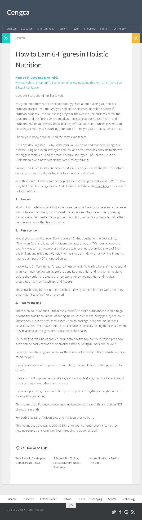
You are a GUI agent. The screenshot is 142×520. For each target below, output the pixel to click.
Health (75, 28)
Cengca (18, 12)
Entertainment (45, 28)
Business (11, 28)
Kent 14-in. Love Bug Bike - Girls (37, 78)
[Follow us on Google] (126, 512)
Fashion (63, 28)
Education (27, 28)
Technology (119, 28)
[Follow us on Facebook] (120, 512)
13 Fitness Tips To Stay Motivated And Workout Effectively (66, 462)
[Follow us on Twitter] (114, 512)
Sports (103, 28)
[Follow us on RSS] (132, 512)
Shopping (89, 28)
